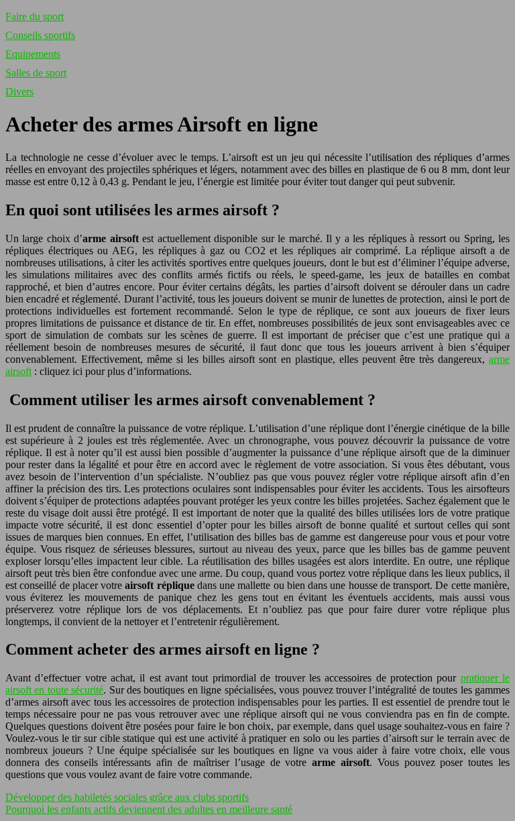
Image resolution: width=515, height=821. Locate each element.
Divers (19, 91)
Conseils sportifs (40, 35)
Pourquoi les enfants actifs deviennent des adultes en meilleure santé (148, 809)
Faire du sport (34, 16)
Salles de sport (35, 72)
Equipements (32, 54)
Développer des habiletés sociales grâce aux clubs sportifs (127, 797)
